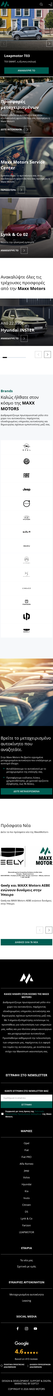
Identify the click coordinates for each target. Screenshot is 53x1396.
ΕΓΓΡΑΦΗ (26, 1104)
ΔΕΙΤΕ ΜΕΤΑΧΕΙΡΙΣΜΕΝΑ (27, 791)
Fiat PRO (26, 1157)
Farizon (26, 1225)
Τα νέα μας (26, 1260)
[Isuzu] (26, 546)
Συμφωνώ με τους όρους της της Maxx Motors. (28, 1114)
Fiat (26, 1150)
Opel (26, 1143)
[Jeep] (26, 490)
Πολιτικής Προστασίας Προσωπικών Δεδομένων (24, 1112)
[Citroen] (26, 560)
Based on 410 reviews (26, 1359)
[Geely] (26, 631)
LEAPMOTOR (26, 1232)
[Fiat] (26, 475)
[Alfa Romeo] (26, 461)
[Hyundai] (26, 518)
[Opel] (26, 447)
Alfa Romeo (26, 1163)
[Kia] (26, 532)
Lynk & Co (26, 1218)
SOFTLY (35, 1383)
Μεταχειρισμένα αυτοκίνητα (26, 1294)
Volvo (26, 1177)
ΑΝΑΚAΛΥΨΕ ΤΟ (26, 70)
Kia (26, 1191)
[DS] (26, 574)
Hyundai (27, 1184)
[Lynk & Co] (26, 588)
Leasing (26, 1300)
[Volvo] (26, 504)
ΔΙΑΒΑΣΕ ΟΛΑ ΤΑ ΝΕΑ (26, 942)
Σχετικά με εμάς (26, 1266)
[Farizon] (26, 602)
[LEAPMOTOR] (26, 616)
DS (26, 1211)
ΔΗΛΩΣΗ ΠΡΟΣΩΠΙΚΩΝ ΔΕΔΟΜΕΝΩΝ (40, 1365)
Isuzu (26, 1198)
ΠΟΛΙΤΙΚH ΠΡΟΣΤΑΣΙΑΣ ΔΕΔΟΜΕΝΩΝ (14, 1365)
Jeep (26, 1170)
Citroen (26, 1204)
